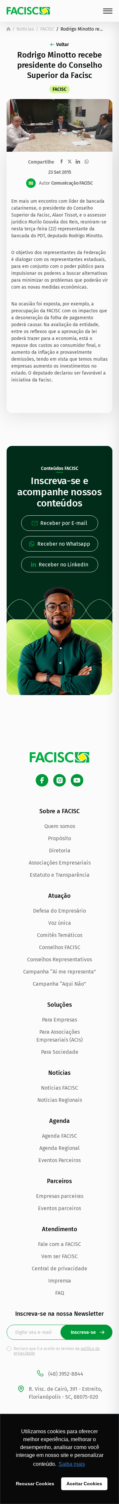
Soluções (59, 1004)
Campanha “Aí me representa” (59, 972)
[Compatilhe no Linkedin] (77, 161)
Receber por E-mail (63, 523)
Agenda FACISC (59, 1136)
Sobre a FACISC (59, 811)
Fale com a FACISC (59, 1244)
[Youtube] (77, 780)
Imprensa (59, 1281)
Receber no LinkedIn (63, 564)
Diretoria (59, 850)
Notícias (25, 29)
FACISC (47, 29)
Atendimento (59, 1229)
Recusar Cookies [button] (35, 1483)
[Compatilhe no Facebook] (62, 161)
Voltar (62, 44)
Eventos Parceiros (59, 1160)
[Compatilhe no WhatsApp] (86, 161)
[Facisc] (28, 10)
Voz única (59, 923)
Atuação (59, 895)
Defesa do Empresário (59, 911)
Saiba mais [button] (72, 1464)
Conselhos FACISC (59, 947)
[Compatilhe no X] (69, 161)
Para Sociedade (59, 1052)
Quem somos (59, 826)
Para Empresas (59, 1020)
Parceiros (59, 1181)
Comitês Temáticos (59, 935)
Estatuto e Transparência (60, 875)
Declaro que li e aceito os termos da (57, 1351)
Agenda (59, 1121)
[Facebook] (42, 780)
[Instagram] (59, 780)
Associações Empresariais (60, 863)
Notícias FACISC (59, 1088)
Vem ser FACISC (59, 1256)
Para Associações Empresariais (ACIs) (59, 1036)
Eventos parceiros (59, 1208)
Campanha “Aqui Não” (59, 984)
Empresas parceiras (59, 1196)
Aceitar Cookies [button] (84, 1483)
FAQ (59, 1293)
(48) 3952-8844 (65, 1374)
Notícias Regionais (59, 1100)
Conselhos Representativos (59, 959)
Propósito (59, 838)
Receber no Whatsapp (63, 544)
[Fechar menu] (107, 11)
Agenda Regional (59, 1148)
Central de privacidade (59, 1268)
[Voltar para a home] (8, 29)
